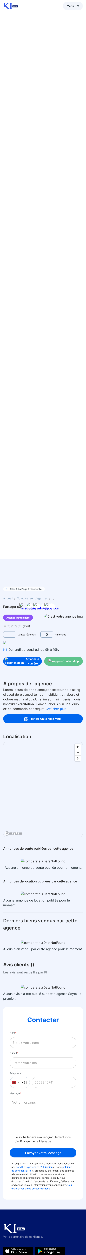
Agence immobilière (18, 617)
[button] (15, 1082)
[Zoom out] (78, 752)
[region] (43, 789)
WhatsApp (72, 661)
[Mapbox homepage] (13, 833)
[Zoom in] (78, 747)
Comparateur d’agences (32, 598)
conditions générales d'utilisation (34, 1167)
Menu (70, 6)
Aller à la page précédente (26, 589)
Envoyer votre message (43, 1153)
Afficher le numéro (33, 661)
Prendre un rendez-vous (45, 718)
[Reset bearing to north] (78, 758)
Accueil (8, 598)
